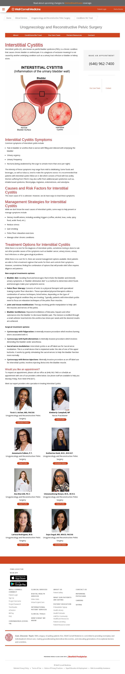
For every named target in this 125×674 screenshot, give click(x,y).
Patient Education (62, 604)
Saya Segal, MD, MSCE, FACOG (59, 534)
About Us (57, 589)
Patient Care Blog (59, 622)
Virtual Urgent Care (37, 602)
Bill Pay (11, 613)
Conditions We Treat (33, 35)
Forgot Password (15, 604)
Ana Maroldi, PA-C (22, 494)
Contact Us (81, 589)
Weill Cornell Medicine (62, 651)
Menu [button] (3, 9)
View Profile (60, 419)
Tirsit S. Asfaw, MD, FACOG (22, 412)
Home (8, 18)
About (15, 35)
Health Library (58, 610)
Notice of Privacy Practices (53, 668)
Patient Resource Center (61, 625)
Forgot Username (15, 601)
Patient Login (13, 595)
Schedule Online (23, 423)
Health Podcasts (59, 613)
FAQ (10, 616)
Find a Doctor (16, 569)
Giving (79, 605)
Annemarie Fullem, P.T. (22, 453)
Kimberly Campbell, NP (59, 412)
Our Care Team (54, 35)
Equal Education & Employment (76, 668)
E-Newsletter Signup (60, 607)
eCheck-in (12, 610)
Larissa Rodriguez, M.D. (22, 534)
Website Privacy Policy (21, 668)
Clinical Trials (38, 614)
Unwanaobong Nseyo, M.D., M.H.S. (59, 494)
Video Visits (35, 599)
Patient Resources (74, 35)
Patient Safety (58, 592)
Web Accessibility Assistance (100, 668)
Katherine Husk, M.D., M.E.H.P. (59, 453)
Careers (79, 600)
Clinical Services (21, 18)
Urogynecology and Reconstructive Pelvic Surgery (61, 27)
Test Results (13, 607)
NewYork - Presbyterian (63, 657)
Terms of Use (36, 668)
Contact (91, 35)
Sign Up (11, 598)
